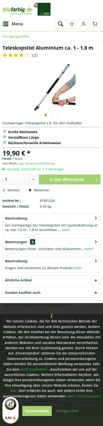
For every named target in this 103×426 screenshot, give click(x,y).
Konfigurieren (67, 411)
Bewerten (41, 190)
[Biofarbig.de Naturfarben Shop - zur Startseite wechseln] (27, 9)
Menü (17, 23)
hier (13, 390)
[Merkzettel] (72, 24)
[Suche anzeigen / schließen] (60, 24)
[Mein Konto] (83, 24)
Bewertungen (16, 242)
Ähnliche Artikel (18, 280)
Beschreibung (16, 218)
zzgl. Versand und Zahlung (36, 163)
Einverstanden (37, 411)
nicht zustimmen (33, 369)
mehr (65, 229)
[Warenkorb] (95, 24)
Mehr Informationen (84, 396)
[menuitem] (12, 24)
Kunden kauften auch (22, 292)
